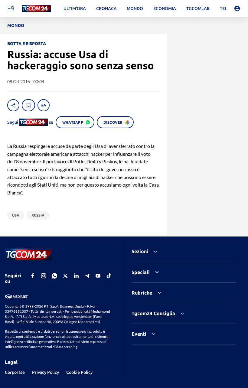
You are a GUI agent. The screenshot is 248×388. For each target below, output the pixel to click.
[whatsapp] (54, 276)
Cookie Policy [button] (79, 372)
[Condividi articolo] (13, 105)
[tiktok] (109, 276)
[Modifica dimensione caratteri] (44, 105)
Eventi (139, 334)
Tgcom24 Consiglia (153, 313)
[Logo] (36, 8)
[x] (65, 276)
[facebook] (33, 276)
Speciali (141, 272)
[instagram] (44, 276)
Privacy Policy (45, 372)
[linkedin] (76, 276)
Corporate (15, 372)
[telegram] (87, 276)
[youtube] (98, 276)
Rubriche (142, 292)
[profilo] (237, 8)
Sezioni (140, 251)
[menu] (11, 8)
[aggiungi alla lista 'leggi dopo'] (28, 105)
